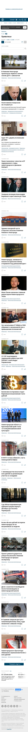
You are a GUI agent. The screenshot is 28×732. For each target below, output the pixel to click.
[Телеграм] (2, 706)
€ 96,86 (9, 23)
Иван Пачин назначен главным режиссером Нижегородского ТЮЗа (13, 294)
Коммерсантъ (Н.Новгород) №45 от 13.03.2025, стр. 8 (13, 150)
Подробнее (9, 729)
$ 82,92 (5, 23)
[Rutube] (14, 706)
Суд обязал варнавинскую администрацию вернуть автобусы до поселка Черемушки (11, 507)
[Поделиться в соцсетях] (25, 81)
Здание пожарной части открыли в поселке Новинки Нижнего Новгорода (12, 230)
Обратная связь (17, 697)
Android (15, 696)
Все (10, 670)
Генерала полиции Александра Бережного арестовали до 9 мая (13, 195)
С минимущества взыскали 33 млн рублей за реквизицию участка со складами (12, 474)
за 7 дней (12, 39)
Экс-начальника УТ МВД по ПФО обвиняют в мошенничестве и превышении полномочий (13, 327)
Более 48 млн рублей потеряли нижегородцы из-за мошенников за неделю (13, 524)
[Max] (17, 706)
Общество (4, 478)
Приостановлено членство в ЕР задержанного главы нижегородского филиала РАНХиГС (13, 164)
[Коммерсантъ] (2, 19)
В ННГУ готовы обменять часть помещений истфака (13, 459)
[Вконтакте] (5, 706)
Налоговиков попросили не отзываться (10, 104)
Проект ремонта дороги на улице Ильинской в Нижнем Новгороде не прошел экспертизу (12, 556)
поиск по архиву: (4, 46)
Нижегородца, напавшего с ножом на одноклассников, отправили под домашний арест (13, 261)
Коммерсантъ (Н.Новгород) (15, 113)
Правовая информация (19, 699)
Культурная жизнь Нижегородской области (11, 298)
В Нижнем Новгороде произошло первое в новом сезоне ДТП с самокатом (12, 73)
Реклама (3, 700)
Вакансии (3, 702)
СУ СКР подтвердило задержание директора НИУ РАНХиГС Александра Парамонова (12, 359)
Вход (20, 19)
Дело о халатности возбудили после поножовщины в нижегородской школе (12, 589)
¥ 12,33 (14, 23)
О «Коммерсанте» (5, 696)
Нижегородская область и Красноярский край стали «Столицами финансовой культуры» (11, 427)
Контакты (3, 699)
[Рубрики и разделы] (25, 20)
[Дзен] (8, 706)
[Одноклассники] (11, 706)
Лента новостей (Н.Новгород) (14, 78)
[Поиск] (23, 20)
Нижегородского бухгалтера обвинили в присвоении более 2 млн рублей (13, 653)
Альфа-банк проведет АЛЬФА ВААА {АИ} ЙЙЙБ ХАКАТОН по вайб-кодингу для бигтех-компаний (8, 678)
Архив (2, 697)
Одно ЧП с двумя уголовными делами (12, 139)
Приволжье (3, 31)
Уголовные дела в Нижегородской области (11, 266)
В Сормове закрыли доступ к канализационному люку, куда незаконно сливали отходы (13, 621)
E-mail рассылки (18, 700)
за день (8, 39)
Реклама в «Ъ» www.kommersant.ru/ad (14, 9)
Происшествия (5, 148)
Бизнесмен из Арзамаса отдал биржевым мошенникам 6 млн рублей (13, 394)
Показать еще (14, 664)
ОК (24, 27)
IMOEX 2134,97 (20, 23)
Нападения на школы (14, 148)
